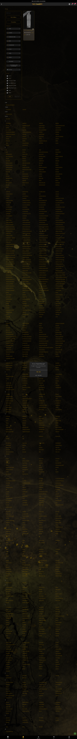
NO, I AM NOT (38, 375)
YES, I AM (38, 372)
